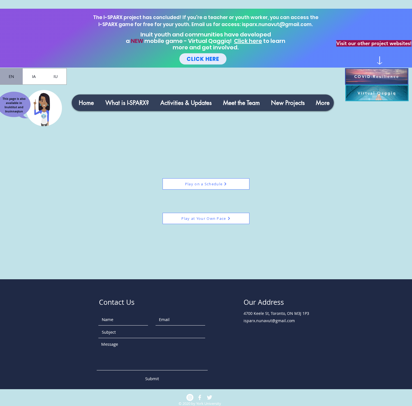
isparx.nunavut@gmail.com (277, 24)
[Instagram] (189, 397)
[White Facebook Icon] (199, 397)
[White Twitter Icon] (209, 397)
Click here (248, 41)
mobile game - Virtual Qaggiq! (188, 41)
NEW (137, 41)
